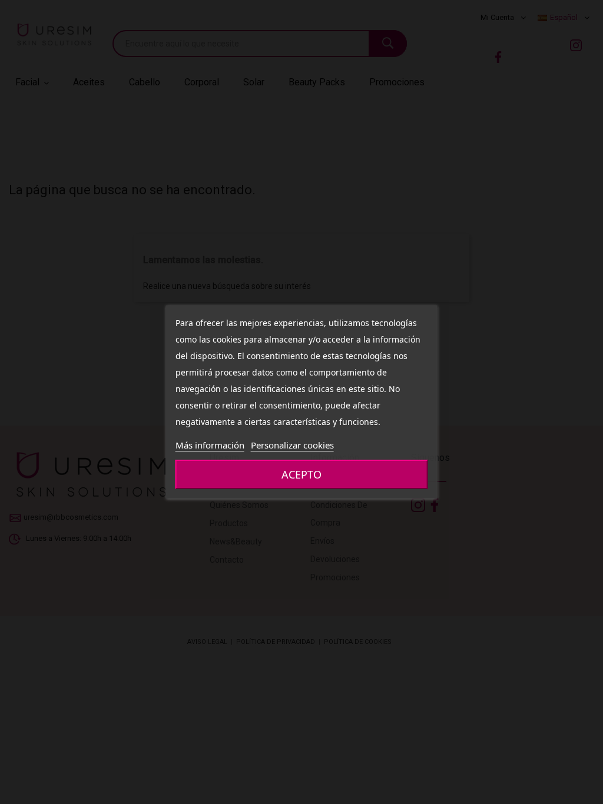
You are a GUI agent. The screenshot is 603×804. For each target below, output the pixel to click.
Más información (209, 445)
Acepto (301, 474)
